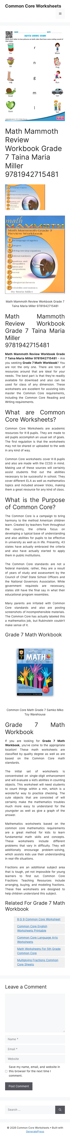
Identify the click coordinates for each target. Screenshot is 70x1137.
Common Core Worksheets (33, 6)
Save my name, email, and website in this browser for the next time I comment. (34, 1071)
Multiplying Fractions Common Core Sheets (37, 962)
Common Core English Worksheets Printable (32, 928)
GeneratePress (35, 1131)
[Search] (60, 1110)
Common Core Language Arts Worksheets (37, 940)
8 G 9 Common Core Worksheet (38, 919)
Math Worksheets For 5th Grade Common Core (39, 951)
